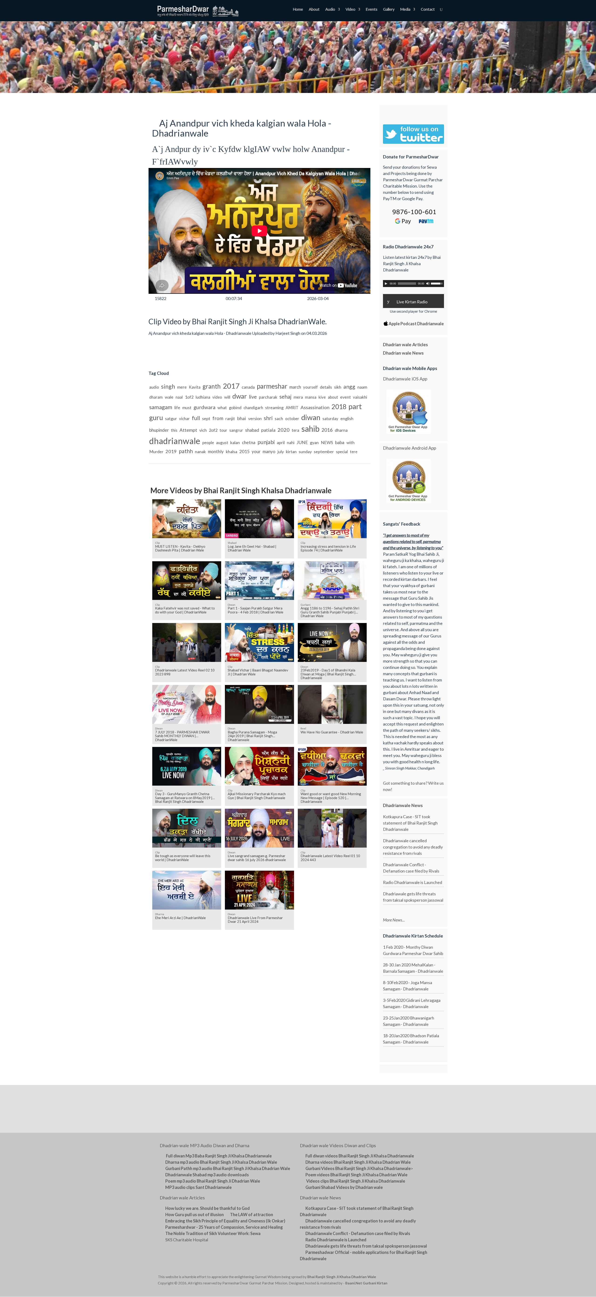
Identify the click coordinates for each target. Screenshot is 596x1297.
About (314, 10)
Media (405, 10)
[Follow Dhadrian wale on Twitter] (426, 1277)
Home (298, 10)
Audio (330, 10)
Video (350, 10)
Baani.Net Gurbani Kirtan (366, 1283)
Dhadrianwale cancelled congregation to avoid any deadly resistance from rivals (413, 847)
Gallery (388, 10)
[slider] (437, 283)
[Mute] (428, 283)
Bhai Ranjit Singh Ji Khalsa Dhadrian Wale (341, 1277)
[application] (413, 283)
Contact (428, 10)
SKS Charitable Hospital (186, 1239)
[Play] (386, 283)
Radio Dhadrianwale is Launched (412, 882)
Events (371, 10)
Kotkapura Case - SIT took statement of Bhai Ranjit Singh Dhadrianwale (410, 823)
